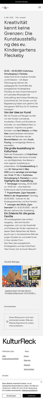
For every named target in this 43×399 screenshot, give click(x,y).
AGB (4, 356)
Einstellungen (11, 396)
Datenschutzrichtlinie (10, 359)
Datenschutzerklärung (29, 390)
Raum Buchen (29, 369)
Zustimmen (32, 396)
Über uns (27, 360)
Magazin (27, 365)
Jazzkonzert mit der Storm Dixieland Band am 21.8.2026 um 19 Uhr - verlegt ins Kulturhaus (21, 292)
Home (26, 356)
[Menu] (39, 7)
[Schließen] (40, 383)
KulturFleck (19, 341)
